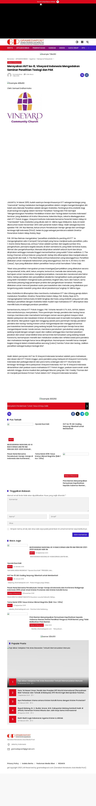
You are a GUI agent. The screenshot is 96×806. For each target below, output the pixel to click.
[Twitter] (78, 414)
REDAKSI (61, 763)
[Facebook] (73, 414)
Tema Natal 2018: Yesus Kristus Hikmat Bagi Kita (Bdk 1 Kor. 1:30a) (48, 456)
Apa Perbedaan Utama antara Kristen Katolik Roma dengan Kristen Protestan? (51, 700)
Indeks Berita (27, 763)
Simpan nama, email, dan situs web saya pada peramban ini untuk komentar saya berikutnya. (48, 529)
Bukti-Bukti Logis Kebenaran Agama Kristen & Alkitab (40, 718)
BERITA (11, 439)
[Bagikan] (87, 75)
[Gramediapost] (25, 42)
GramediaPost (17, 74)
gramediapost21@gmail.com (23, 749)
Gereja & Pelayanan (14, 62)
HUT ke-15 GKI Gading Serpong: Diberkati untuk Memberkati (73, 426)
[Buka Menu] (82, 42)
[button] (77, 42)
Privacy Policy (13, 763)
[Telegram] (82, 414)
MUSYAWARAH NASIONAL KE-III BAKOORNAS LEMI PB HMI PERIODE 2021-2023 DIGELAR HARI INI (19, 447)
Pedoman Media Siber (45, 763)
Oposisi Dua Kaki (42, 424)
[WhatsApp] (87, 414)
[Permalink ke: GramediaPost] (10, 75)
